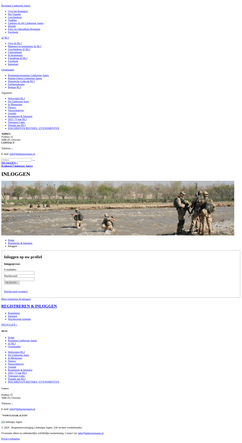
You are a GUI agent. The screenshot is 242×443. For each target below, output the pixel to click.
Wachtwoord (10, 276)
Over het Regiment (18, 11)
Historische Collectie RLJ (21, 81)
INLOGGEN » (9, 163)
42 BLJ (5, 37)
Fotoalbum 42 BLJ (17, 58)
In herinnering (15, 55)
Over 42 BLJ (15, 43)
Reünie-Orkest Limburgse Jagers (25, 78)
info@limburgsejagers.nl (22, 154)
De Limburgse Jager (18, 101)
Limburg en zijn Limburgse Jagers (25, 23)
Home (11, 240)
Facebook (13, 32)
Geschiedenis (15, 17)
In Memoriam (15, 104)
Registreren (14, 313)
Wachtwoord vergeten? (16, 291)
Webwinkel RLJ (16, 98)
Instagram (13, 64)
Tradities (12, 20)
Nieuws (12, 107)
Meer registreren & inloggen (16, 299)
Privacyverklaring (10, 438)
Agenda (12, 113)
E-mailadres (10, 269)
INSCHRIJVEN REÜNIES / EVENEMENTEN (33, 128)
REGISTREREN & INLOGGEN (29, 306)
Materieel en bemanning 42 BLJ (24, 46)
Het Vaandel (14, 14)
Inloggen (12, 316)
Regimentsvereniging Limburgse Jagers (28, 75)
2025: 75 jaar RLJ (17, 119)
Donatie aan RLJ (17, 125)
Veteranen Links (16, 122)
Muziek (12, 26)
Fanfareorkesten (16, 84)
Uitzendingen (15, 52)
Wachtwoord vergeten (19, 319)
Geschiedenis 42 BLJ (19, 49)
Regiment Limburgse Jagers (15, 5)
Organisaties (7, 69)
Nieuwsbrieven (16, 110)
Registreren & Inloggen (20, 116)
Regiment (17, 166)
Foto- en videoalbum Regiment (24, 29)
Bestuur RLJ (14, 87)
